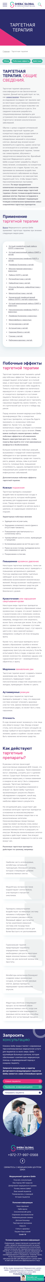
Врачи (5, 227)
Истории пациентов (22, 1197)
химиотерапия (12, 97)
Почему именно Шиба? (22, 1188)
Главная (6, 51)
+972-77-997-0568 (23, 1154)
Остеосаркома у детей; (19, 324)
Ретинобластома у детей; (20, 279)
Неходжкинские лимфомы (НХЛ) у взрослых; (23, 311)
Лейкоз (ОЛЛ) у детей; (18, 275)
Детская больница (22, 1220)
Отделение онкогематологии (22, 1215)
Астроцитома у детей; (18, 328)
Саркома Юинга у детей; (19, 332)
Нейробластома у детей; (19, 283)
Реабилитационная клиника (22, 1217)
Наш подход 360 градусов (22, 1183)
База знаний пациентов (22, 1191)
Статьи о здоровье (22, 1229)
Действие (37, 61)
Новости (22, 1226)
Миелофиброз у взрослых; (20, 320)
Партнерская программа (22, 1223)
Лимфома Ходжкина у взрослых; (23, 316)
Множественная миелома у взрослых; (20, 270)
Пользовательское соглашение (21, 1270)
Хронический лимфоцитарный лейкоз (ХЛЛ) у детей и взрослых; (23, 298)
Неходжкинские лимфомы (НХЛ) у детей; (23, 259)
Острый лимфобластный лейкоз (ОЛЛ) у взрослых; (22, 247)
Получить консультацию (23, 1180)
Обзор (6, 61)
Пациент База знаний (22, 1231)
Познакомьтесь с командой (22, 1194)
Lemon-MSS (31, 1272)
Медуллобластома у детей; (21, 293)
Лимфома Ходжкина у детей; (21, 265)
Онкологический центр (22, 1212)
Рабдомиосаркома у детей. (21, 340)
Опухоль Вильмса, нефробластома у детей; (24, 288)
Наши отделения (22, 1206)
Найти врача (22, 1209)
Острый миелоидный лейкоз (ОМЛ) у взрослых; (24, 304)
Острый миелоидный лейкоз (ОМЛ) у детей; (24, 253)
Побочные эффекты (21, 61)
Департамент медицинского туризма (22, 1186)
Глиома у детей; (16, 336)
